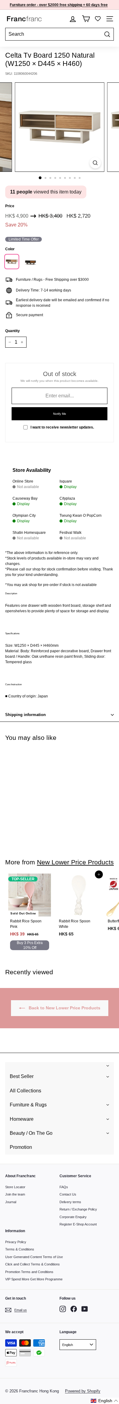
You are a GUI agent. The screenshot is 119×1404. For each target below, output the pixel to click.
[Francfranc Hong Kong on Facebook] (73, 1309)
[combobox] (59, 34)
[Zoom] (95, 162)
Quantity (12, 331)
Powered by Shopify (82, 1391)
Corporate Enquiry (73, 1217)
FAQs (64, 1187)
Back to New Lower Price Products (63, 1007)
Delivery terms (70, 1202)
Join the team (15, 1194)
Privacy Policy (15, 1242)
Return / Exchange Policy (78, 1209)
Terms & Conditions (19, 1249)
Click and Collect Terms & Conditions (32, 1264)
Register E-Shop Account (78, 1224)
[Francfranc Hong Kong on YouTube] (84, 1309)
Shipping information (25, 714)
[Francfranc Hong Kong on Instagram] (63, 1309)
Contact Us (68, 1194)
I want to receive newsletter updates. (62, 427)
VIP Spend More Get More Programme (34, 1279)
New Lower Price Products (75, 862)
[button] (104, 1401)
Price (9, 206)
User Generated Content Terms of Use (34, 1257)
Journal (10, 1202)
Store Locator (15, 1187)
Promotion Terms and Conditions (29, 1272)
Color (10, 249)
